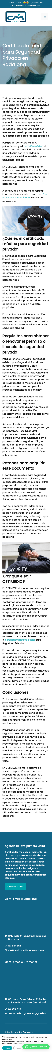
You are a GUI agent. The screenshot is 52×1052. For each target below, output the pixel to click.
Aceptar (7, 1048)
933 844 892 (38, 3)
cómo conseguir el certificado (25, 196)
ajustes (21, 1043)
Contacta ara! (15, 886)
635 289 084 (16, 3)
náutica (9, 871)
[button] (36, 1046)
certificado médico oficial (20, 639)
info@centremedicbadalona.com (26, 5)
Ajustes (18, 1048)
